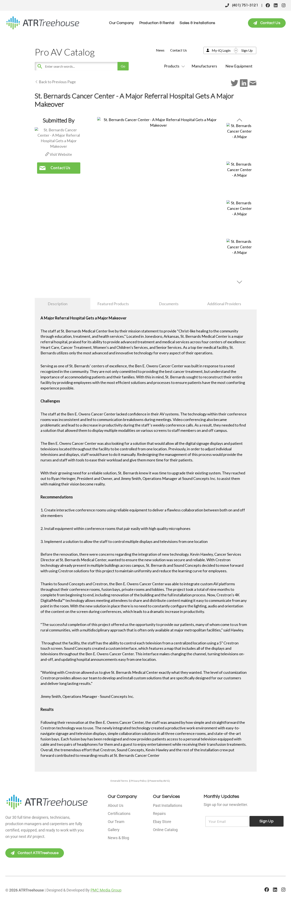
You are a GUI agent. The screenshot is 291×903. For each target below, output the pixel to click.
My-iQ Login (221, 50)
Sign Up (247, 50)
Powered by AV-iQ (159, 780)
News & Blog (118, 838)
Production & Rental (156, 23)
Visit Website (60, 154)
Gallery (114, 829)
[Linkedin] (276, 5)
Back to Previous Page (57, 81)
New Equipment (238, 66)
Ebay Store (162, 821)
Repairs (159, 813)
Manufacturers (204, 66)
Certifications (119, 813)
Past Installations (167, 805)
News (160, 50)
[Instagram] (283, 5)
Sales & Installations (197, 23)
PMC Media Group (106, 890)
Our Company (121, 23)
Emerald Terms (119, 780)
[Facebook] (268, 5)
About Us (115, 805)
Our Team (116, 821)
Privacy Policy (139, 780)
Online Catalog (165, 829)
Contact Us (178, 50)
